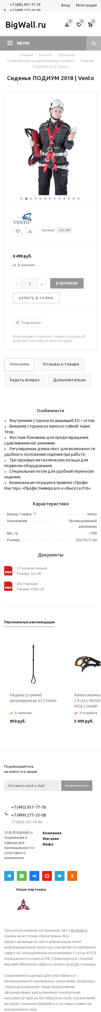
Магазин (51, 839)
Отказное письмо (32, 568)
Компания (52, 833)
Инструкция (27, 584)
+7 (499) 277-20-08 (25, 10)
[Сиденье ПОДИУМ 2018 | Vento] (50, 194)
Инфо (48, 844)
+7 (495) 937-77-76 (25, 4)
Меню (23, 43)
